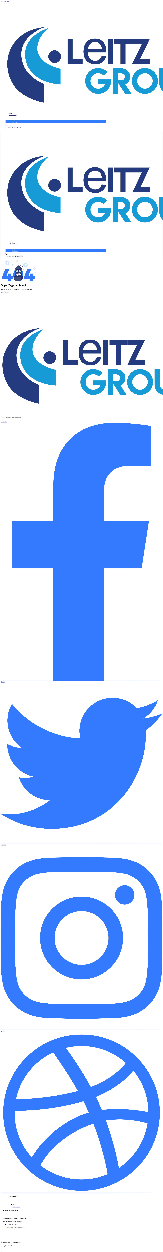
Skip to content (5, 1)
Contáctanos (12, 115)
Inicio (10, 113)
